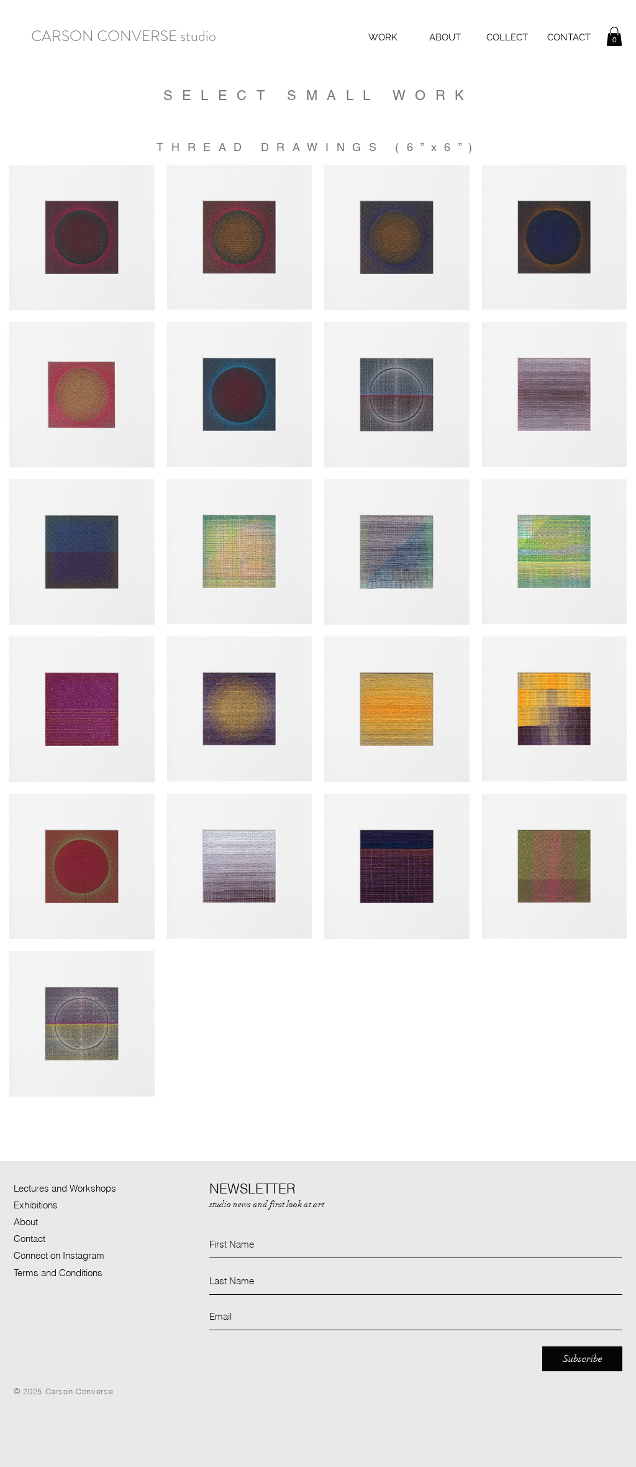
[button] (383, 37)
